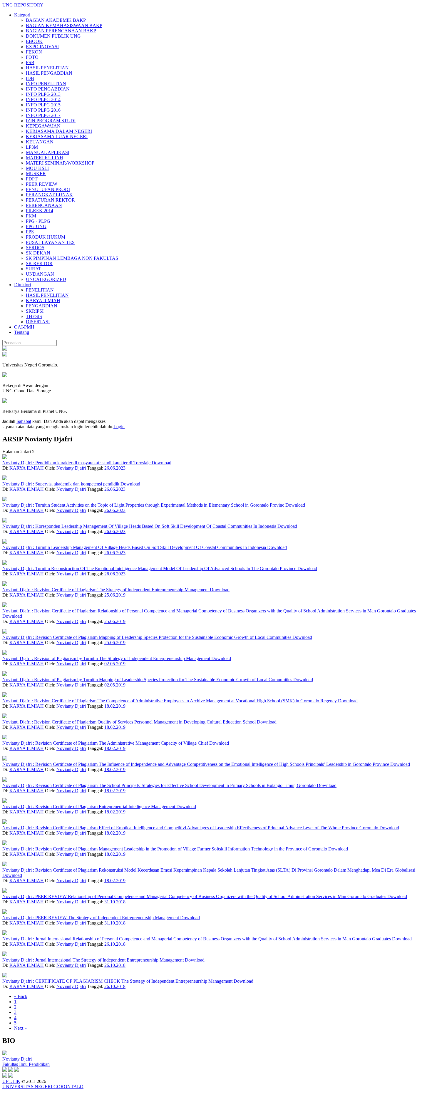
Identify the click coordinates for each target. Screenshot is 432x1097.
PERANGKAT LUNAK (49, 194)
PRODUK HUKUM (45, 237)
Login (119, 426)
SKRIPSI (34, 311)
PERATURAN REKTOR (50, 199)
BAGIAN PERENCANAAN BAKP (61, 30)
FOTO (32, 57)
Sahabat (23, 421)
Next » (20, 1028)
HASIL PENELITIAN (47, 67)
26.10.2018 (114, 944)
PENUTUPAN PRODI (48, 189)
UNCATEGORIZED (46, 279)
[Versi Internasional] (4, 348)
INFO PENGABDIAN (48, 88)
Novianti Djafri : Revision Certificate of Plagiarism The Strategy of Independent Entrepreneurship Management (106, 589)
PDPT (32, 178)
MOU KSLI (37, 168)
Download (161, 462)
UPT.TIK (11, 1081)
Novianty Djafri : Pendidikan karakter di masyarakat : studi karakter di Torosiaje (77, 462)
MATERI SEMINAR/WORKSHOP (60, 162)
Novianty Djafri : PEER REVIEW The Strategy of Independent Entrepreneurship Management (91, 917)
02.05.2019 (114, 663)
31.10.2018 (114, 901)
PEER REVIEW (41, 184)
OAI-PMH (24, 326)
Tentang (21, 332)
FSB (30, 62)
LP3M (32, 147)
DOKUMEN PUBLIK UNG (53, 36)
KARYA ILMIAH (43, 300)
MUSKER (36, 173)
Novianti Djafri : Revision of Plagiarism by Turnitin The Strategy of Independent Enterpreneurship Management (106, 658)
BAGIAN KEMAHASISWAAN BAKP (64, 25)
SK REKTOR (39, 263)
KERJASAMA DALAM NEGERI (59, 131)
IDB (30, 78)
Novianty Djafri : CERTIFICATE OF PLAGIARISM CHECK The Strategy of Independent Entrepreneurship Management (118, 981)
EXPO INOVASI (42, 46)
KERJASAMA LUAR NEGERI (57, 136)
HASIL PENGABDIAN (49, 73)
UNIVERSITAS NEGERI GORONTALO (42, 1086)
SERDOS (35, 247)
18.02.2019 (114, 706)
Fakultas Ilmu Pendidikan (26, 1064)
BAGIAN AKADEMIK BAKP (56, 20)
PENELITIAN (40, 289)
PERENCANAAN (44, 205)
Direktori (22, 284)
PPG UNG (36, 226)
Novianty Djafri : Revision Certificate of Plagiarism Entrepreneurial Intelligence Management (89, 806)
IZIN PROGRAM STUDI (51, 120)
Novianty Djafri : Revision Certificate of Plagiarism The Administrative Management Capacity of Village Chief (105, 743)
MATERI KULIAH (44, 157)
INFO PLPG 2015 (43, 104)
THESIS (34, 316)
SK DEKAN (38, 252)
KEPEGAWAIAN (43, 125)
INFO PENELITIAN (46, 83)
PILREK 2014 (39, 210)
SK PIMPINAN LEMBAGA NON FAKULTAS (72, 258)
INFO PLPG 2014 (43, 99)
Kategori (22, 14)
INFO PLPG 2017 (43, 115)
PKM (31, 215)
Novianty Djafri (71, 467)
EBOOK (34, 41)
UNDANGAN (40, 274)
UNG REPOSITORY (22, 4)
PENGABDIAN (41, 305)
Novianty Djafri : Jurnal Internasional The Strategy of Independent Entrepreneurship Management (93, 959)
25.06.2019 (114, 594)
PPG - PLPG (38, 221)
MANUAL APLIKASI (47, 152)
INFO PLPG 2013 (43, 94)
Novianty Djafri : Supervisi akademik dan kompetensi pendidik (61, 483)
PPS (30, 231)
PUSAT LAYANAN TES (50, 242)
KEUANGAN (39, 141)
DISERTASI (38, 321)
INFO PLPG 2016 (43, 110)
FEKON (34, 51)
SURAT (33, 268)
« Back (20, 996)
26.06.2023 (114, 467)
